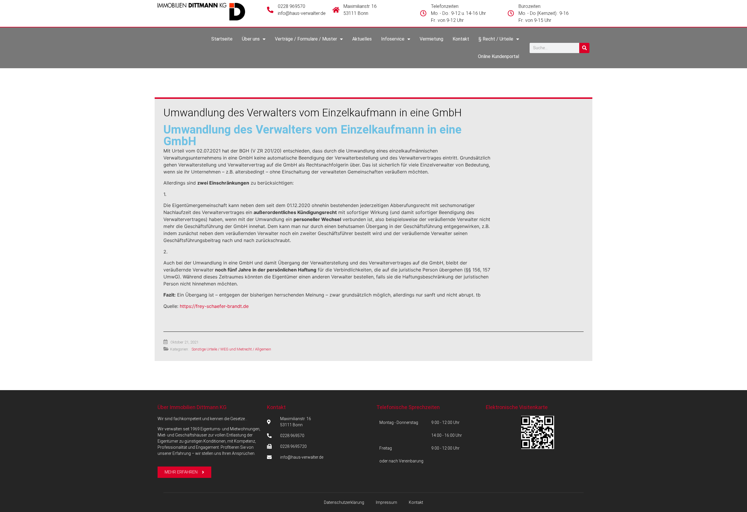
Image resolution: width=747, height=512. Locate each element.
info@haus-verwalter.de (302, 13)
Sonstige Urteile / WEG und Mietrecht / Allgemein (231, 349)
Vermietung (431, 39)
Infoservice (392, 39)
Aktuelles (362, 39)
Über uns (251, 39)
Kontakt (461, 39)
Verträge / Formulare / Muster (306, 39)
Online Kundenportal (498, 56)
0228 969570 (291, 6)
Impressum (386, 502)
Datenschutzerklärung (344, 502)
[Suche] (584, 48)
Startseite (222, 39)
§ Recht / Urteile (496, 39)
